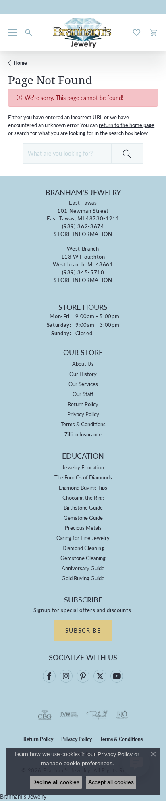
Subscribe (83, 630)
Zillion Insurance (83, 434)
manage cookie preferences (76, 763)
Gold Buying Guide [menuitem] (83, 578)
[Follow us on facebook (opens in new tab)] (49, 676)
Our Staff (83, 394)
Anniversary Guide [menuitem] (83, 568)
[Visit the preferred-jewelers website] (97, 715)
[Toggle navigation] (12, 32)
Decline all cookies (55, 782)
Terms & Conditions (83, 424)
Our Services (83, 384)
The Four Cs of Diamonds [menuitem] (83, 477)
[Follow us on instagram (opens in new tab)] (66, 676)
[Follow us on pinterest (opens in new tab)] (83, 676)
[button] (29, 33)
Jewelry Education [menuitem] (83, 467)
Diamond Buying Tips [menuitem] (83, 487)
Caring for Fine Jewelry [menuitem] (83, 538)
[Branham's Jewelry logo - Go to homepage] (83, 32)
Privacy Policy (83, 414)
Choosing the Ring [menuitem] (83, 497)
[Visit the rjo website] (122, 715)
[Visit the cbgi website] (45, 715)
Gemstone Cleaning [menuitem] (83, 558)
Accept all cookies (111, 782)
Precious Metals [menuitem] (83, 527)
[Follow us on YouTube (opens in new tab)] (116, 676)
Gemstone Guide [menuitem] (83, 517)
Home (20, 63)
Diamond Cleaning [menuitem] (83, 548)
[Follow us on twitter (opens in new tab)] (99, 676)
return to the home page (126, 125)
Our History (83, 374)
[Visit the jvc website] (69, 715)
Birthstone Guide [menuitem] (83, 507)
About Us (83, 363)
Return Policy (83, 404)
